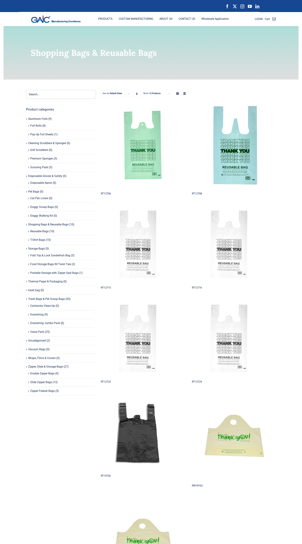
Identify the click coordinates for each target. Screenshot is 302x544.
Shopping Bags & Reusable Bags (48, 224)
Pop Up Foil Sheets (41, 134)
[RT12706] (143, 145)
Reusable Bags (39, 231)
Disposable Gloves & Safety (45, 176)
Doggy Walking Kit (41, 215)
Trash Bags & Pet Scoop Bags (46, 299)
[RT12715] (143, 244)
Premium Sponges (41, 158)
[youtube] (250, 6)
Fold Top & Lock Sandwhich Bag (50, 255)
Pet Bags (33, 191)
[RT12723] (143, 338)
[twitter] (235, 6)
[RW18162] (234, 437)
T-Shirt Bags (37, 239)
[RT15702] (143, 432)
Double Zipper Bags (42, 373)
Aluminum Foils (38, 118)
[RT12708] (234, 145)
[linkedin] (257, 6)
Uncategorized (37, 340)
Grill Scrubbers (39, 150)
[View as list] (184, 93)
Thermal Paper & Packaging (45, 281)
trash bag (34, 290)
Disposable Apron (41, 182)
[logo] (57, 16)
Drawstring (37, 314)
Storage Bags (36, 248)
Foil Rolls (36, 125)
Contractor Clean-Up (42, 305)
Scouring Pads (39, 167)
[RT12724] (234, 338)
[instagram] (242, 6)
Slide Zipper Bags (41, 382)
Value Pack (37, 331)
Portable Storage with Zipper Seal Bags (54, 273)
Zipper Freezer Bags (42, 391)
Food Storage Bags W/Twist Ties (50, 264)
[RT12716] (234, 244)
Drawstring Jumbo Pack (45, 323)
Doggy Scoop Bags (42, 207)
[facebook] (227, 6)
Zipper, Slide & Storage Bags (45, 366)
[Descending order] (137, 93)
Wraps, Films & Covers (42, 358)
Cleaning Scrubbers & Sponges (47, 143)
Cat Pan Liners (39, 198)
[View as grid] (177, 93)
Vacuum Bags (36, 349)
